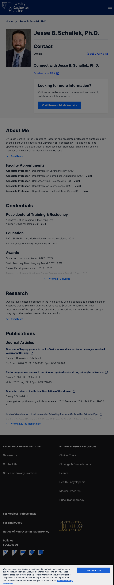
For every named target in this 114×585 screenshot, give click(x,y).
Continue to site (93, 570)
